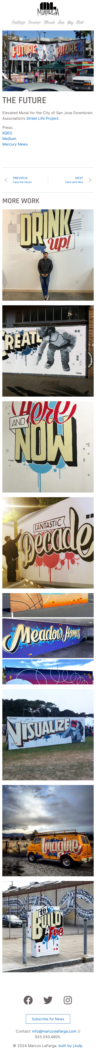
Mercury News (15, 144)
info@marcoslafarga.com (54, 1031)
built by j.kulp (70, 1045)
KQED (7, 133)
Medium (9, 138)
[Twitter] (48, 1000)
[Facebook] (28, 1000)
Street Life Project (42, 118)
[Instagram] (67, 1000)
